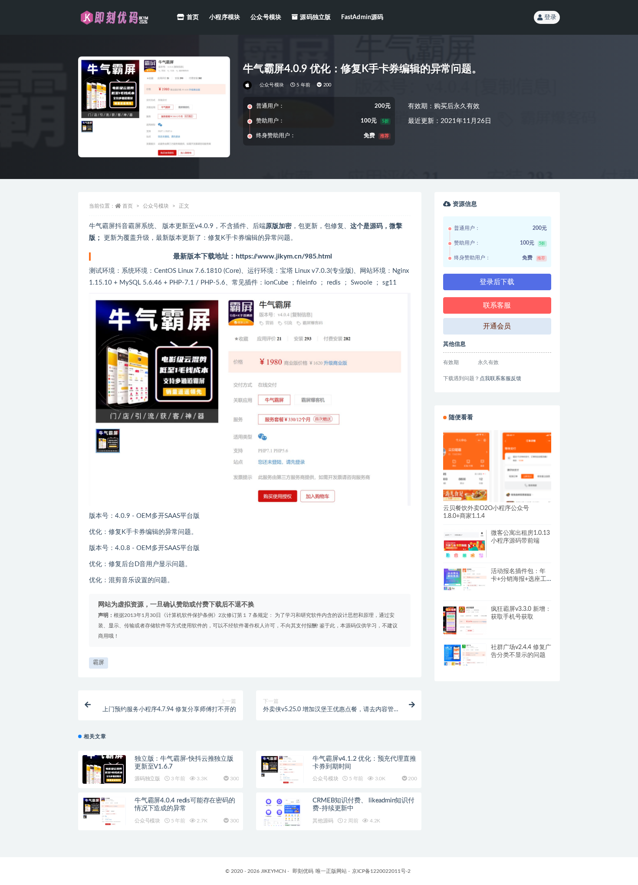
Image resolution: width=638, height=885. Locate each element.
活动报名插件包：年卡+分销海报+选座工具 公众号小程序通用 (519, 579)
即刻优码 (303, 871)
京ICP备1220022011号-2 (381, 871)
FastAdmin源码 (362, 17)
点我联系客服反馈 (500, 378)
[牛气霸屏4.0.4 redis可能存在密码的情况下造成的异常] (104, 811)
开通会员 (497, 326)
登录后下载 (497, 281)
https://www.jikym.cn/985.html (284, 256)
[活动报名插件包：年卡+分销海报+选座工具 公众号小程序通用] (465, 579)
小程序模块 (224, 17)
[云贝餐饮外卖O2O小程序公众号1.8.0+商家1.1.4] (497, 484)
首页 (193, 17)
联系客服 (497, 305)
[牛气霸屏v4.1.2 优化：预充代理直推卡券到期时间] (282, 769)
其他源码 (322, 820)
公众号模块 (265, 17)
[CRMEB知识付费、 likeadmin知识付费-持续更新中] (282, 816)
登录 (550, 17)
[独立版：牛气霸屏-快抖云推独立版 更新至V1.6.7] (104, 769)
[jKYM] (248, 85)
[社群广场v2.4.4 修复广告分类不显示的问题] (465, 654)
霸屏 (98, 663)
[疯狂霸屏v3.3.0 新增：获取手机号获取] (465, 627)
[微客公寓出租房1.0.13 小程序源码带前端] (465, 551)
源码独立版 (315, 17)
